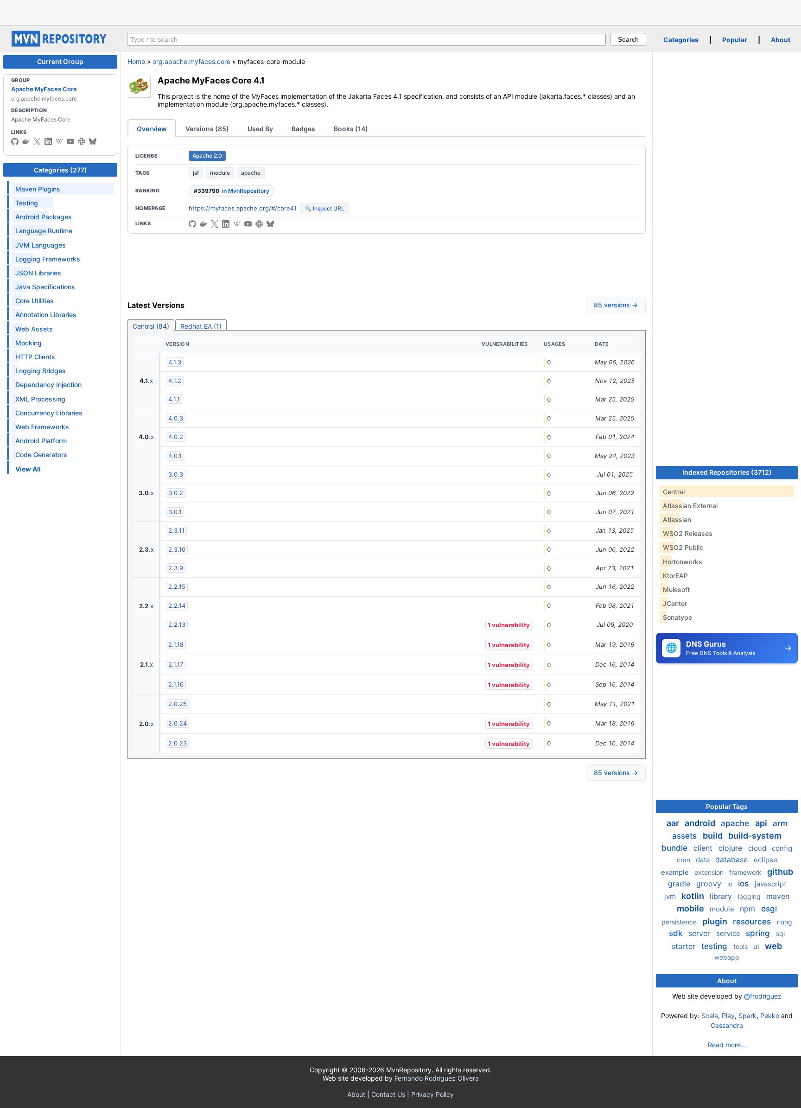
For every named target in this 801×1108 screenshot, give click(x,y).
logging (750, 896)
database (732, 859)
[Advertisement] (400, 11)
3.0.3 (175, 474)
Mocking (28, 343)
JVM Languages (40, 245)
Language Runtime (43, 231)
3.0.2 (175, 493)
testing (715, 946)
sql (780, 933)
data (704, 859)
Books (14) (351, 129)
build (714, 836)
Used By (260, 129)
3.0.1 (175, 512)
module (220, 172)
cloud (758, 848)
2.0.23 (177, 743)
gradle (680, 883)
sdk (677, 933)
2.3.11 (176, 530)
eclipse (765, 859)
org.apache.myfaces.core (191, 61)
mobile (691, 908)
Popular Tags (727, 806)
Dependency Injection (48, 384)
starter (685, 946)
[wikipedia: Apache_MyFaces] (59, 141)
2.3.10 (176, 549)
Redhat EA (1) (201, 326)
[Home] (60, 44)
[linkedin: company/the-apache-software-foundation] (48, 141)
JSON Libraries (38, 273)
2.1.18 (176, 644)
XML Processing (40, 399)
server (700, 933)
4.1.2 (174, 380)
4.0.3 (175, 418)
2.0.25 (177, 703)
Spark (747, 1015)
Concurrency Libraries (49, 413)
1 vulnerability (509, 625)
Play (728, 1015)
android (701, 823)
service (729, 933)
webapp (726, 957)
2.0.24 (177, 723)
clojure (731, 848)
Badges (303, 129)
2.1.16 (176, 684)
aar (674, 823)
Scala (709, 1015)
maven (777, 896)
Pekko (769, 1015)
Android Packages (43, 217)
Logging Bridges (40, 371)
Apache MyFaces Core (44, 89)
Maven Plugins (37, 189)
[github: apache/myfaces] (15, 141)
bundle (675, 848)
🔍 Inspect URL (324, 208)
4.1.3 (174, 362)
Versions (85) (207, 129)
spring (759, 933)
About (780, 40)
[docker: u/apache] (26, 141)
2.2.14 (176, 605)
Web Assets (34, 329)
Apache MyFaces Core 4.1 (211, 80)
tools (741, 946)
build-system (755, 836)
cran (684, 860)
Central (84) (151, 326)
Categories (681, 40)
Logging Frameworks (47, 259)
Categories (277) (60, 170)
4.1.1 (174, 399)
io (730, 884)
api (762, 823)
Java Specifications (45, 287)
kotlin (693, 896)
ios (744, 883)
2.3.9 (175, 568)
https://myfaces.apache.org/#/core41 (243, 208)
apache (251, 172)
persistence (680, 922)
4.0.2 (175, 436)
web (773, 946)
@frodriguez (763, 996)
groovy (710, 883)
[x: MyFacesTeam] (37, 141)
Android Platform (41, 441)
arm (780, 823)
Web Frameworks (42, 427)
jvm (671, 896)
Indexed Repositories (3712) (727, 472)
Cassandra (727, 1025)
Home (136, 61)
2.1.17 (175, 664)
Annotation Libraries (45, 314)
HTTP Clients (35, 357)
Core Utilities (34, 301)
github (780, 872)
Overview (152, 129)
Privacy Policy (432, 1094)
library (722, 896)
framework (746, 872)
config (782, 848)
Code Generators (41, 454)
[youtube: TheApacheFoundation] (70, 141)
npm (748, 908)
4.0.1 (175, 455)
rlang (784, 922)
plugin (715, 921)
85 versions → (616, 305)
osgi (769, 908)
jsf (196, 172)
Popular (734, 40)
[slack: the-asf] (81, 141)
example (676, 872)
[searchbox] (366, 39)
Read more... (727, 1045)
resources (753, 921)
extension (709, 872)
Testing (26, 203)
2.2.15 (176, 586)
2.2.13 (176, 624)
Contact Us (388, 1094)
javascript (770, 883)
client (704, 848)
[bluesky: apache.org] (92, 141)
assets (685, 836)
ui (757, 946)
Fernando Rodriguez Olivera (436, 1078)
